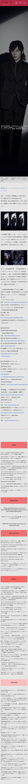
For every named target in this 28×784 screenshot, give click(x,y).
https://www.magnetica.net (12, 405)
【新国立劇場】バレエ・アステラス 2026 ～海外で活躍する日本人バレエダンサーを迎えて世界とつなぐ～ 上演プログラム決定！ (14, 729)
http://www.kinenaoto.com (11, 420)
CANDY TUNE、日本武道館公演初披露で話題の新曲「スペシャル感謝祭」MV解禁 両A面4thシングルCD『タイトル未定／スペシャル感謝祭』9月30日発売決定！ (14, 651)
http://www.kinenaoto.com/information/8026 (12, 412)
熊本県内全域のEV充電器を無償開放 (8, 481)
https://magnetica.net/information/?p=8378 (12, 394)
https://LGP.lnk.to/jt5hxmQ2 (8, 346)
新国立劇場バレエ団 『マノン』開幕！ (8, 732)
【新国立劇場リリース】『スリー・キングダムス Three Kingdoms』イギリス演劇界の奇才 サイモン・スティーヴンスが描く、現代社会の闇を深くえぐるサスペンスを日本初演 (14, 760)
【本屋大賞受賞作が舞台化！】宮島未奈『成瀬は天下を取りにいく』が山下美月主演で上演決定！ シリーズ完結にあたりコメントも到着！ (14, 773)
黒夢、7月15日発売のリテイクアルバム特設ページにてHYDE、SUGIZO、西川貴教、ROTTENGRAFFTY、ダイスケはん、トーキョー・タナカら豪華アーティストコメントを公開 (14, 643)
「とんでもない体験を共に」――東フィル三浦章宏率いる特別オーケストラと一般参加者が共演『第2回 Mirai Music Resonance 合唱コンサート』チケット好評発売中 (14, 700)
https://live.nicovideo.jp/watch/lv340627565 (15, 302)
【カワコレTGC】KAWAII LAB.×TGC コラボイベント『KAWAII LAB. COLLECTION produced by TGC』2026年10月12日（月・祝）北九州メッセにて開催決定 (13, 473)
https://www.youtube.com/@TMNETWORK (12, 317)
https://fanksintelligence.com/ (12, 335)
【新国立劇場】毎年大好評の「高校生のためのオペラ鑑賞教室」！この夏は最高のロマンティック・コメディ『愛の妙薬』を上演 (14, 709)
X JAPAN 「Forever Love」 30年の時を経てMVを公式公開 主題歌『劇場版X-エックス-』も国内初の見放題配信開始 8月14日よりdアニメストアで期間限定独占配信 (14, 468)
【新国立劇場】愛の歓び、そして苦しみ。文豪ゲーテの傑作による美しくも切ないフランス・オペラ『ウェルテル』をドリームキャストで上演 (14, 723)
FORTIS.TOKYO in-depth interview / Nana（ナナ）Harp (12, 556)
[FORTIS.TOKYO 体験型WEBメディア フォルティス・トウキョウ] (7, 2)
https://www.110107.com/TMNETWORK (14, 341)
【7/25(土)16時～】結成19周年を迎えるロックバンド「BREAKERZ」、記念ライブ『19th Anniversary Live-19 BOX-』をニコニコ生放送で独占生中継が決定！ (14, 664)
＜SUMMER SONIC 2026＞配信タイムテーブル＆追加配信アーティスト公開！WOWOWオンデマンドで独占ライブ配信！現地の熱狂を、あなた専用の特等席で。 (14, 462)
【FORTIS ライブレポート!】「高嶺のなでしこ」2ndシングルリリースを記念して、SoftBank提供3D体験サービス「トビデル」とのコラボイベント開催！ (14, 565)
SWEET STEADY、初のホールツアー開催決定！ (10, 646)
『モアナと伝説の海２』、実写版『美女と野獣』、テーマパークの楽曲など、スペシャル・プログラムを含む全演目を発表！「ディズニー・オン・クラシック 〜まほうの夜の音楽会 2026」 (14, 637)
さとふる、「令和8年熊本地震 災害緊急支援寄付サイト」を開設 (14, 483)
